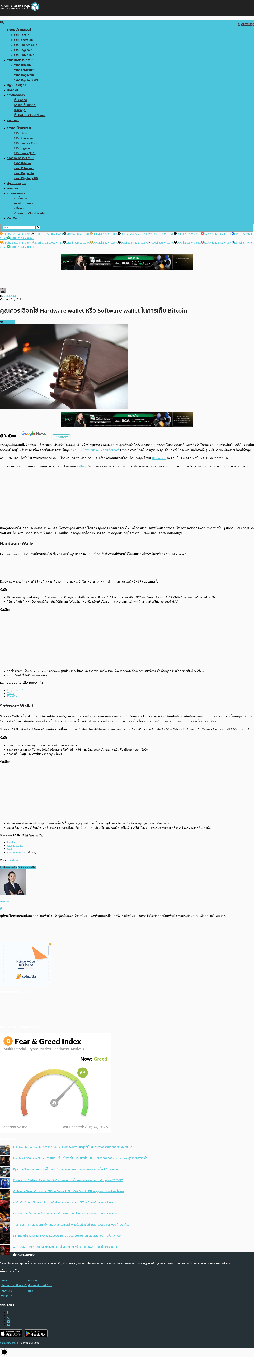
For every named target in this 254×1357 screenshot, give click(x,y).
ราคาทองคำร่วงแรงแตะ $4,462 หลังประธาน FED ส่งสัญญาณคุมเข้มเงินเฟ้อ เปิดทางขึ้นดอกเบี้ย (67, 1235)
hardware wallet (8, 867)
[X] (6, 436)
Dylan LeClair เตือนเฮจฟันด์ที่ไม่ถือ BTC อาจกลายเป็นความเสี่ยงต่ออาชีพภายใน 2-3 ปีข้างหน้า (66, 1169)
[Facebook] (2, 436)
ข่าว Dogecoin (23, 49)
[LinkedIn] (8, 1315)
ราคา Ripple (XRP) (26, 80)
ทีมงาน (5, 1280)
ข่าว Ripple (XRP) (25, 55)
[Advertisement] (127, 497)
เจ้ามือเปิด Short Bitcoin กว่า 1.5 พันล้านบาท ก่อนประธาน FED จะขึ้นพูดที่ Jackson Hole (63, 1202)
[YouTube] (14, 436)
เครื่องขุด (20, 110)
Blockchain (159, 458)
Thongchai (10, 295)
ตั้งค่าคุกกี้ (6, 1296)
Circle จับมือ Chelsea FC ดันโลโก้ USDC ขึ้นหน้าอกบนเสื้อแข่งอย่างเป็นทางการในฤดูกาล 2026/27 (68, 1180)
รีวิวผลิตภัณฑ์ (16, 95)
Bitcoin (22, 852)
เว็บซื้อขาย (20, 100)
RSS (30, 1290)
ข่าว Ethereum (23, 39)
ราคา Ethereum (24, 70)
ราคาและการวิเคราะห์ (20, 60)
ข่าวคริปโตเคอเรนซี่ (19, 29)
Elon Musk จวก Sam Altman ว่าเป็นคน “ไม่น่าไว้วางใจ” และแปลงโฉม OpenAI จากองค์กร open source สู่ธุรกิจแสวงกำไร (80, 1158)
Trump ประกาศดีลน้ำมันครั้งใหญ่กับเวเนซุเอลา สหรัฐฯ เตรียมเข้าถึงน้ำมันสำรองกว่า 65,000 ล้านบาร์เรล (71, 1224)
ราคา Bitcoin (22, 65)
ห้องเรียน (13, 120)
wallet (80, 466)
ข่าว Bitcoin (21, 34)
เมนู (2, 22)
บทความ (12, 90)
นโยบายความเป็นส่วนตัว (14, 1285)
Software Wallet (27, 867)
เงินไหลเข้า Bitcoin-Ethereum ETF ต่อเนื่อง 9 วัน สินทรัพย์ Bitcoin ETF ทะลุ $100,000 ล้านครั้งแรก (68, 1191)
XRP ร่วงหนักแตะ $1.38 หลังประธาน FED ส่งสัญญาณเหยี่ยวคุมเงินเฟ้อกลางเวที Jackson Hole (66, 1247)
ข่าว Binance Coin (25, 44)
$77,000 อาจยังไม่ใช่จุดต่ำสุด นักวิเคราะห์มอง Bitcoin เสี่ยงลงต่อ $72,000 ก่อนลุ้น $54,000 (65, 1213)
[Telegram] (10, 436)
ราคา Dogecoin (24, 75)
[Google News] (34, 436)
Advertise (6, 1290)
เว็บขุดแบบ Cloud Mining (30, 115)
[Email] (8, 1324)
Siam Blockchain (9, 1342)
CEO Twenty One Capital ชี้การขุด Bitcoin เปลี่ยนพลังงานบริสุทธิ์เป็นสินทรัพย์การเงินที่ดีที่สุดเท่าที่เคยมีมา (73, 1147)
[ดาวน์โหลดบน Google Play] (36, 1333)
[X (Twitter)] (8, 1318)
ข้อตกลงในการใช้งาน (40, 1285)
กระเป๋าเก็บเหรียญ (25, 105)
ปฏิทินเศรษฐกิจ (16, 85)
